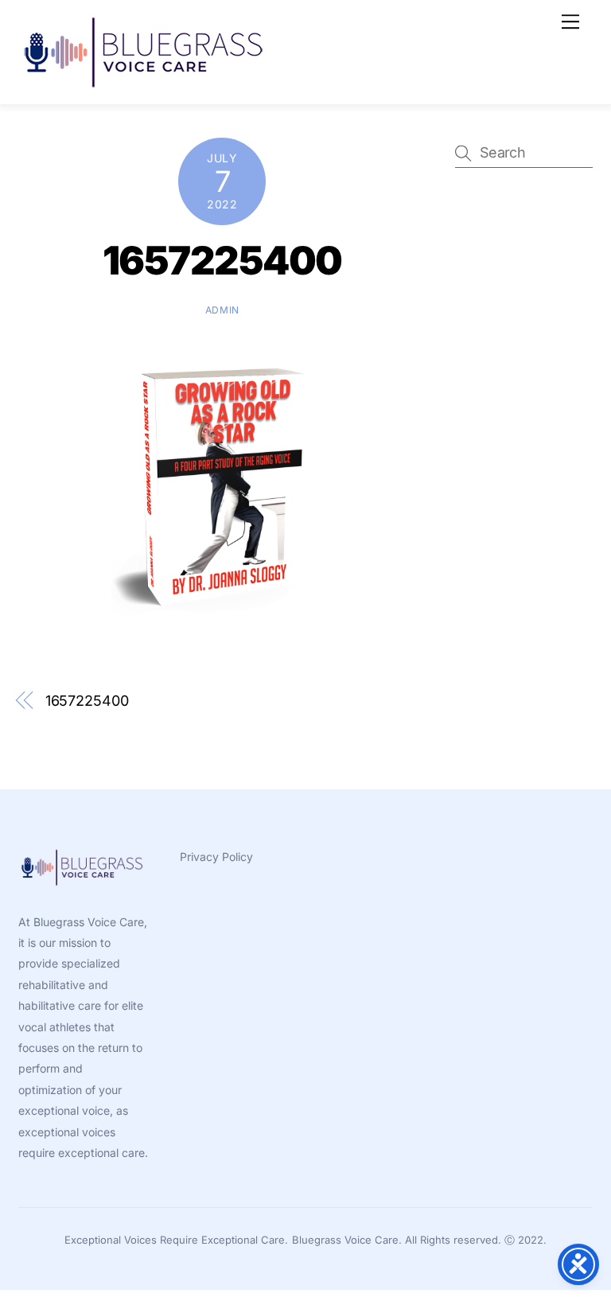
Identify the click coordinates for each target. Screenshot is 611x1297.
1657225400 (222, 260)
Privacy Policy (216, 856)
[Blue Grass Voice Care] (145, 83)
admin (222, 310)
